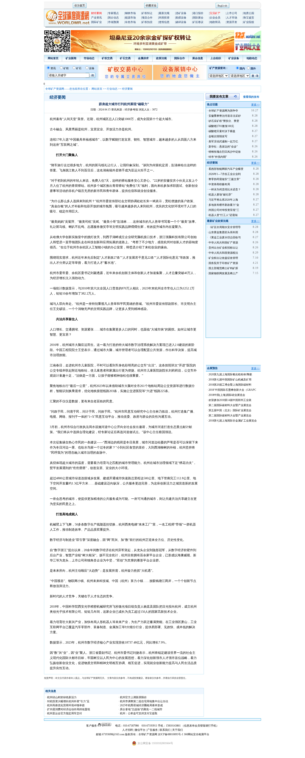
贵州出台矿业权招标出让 (223, 247)
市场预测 (113, 22)
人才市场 (231, 17)
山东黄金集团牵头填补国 (223, 232)
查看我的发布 (251, 96)
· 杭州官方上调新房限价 (132, 697)
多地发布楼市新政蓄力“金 (224, 204)
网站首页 (53, 58)
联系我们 (165, 729)
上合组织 (215, 58)
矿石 (78, 68)
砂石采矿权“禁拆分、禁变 (224, 121)
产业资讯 (96, 17)
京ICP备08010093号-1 (171, 734)
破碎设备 (181, 22)
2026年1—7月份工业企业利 (225, 174)
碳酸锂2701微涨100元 (221, 126)
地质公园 (248, 13)
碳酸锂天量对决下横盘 (222, 131)
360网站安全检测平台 (196, 734)
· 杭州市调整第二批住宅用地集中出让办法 (143, 701)
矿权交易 (107, 58)
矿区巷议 (198, 22)
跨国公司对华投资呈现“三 (224, 210)
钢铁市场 (130, 13)
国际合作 (179, 58)
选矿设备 (181, 13)
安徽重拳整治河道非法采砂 (225, 115)
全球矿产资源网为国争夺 (223, 110)
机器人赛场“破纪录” (220, 194)
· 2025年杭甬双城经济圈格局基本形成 (140, 705)
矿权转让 (147, 13)
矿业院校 (248, 22)
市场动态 (89, 58)
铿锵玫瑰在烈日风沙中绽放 (225, 151)
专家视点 (113, 13)
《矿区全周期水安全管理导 (225, 227)
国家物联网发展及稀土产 (223, 273)
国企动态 (113, 17)
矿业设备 (233, 58)
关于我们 (177, 729)
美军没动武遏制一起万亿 (223, 141)
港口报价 (198, 13)
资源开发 (231, 22)
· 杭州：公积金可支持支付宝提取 (137, 713)
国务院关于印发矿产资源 (223, 263)
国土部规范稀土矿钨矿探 (223, 268)
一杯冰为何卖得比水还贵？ (225, 189)
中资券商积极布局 (219, 184)
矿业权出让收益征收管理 (223, 258)
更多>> (255, 104)
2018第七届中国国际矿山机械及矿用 (230, 379)
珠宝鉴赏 (248, 17)
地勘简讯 (215, 22)
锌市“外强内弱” (218, 156)
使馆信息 (164, 22)
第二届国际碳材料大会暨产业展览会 (230, 405)
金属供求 (143, 58)
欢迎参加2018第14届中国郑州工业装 (230, 400)
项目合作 (147, 17)
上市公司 (231, 13)
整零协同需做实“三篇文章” (224, 179)
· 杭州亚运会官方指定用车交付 (64, 713)
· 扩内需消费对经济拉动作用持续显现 (68, 709)
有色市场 (130, 22)
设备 (91, 68)
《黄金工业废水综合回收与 (225, 237)
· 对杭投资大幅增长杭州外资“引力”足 (68, 701)
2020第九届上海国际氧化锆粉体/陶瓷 (230, 374)
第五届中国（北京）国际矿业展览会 (230, 410)
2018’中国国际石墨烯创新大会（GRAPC (232, 389)
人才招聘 (127, 729)
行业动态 (112, 88)
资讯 (53, 68)
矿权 (66, 68)
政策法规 (161, 58)
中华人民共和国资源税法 (223, 252)
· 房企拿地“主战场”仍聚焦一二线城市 (140, 709)
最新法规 (164, 13)
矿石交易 (125, 58)
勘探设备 (181, 17)
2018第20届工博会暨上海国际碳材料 (230, 384)
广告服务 (153, 729)
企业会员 (215, 17)
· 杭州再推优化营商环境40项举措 (65, 705)
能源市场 (130, 17)
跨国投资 (164, 17)
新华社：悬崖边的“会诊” (223, 146)
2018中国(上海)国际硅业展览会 (227, 395)
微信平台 (140, 729)
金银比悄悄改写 (218, 136)
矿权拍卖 (147, 22)
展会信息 (197, 58)
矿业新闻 (71, 58)
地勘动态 (252, 58)
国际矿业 (96, 22)
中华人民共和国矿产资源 (223, 242)
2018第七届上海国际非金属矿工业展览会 (233, 420)
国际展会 (198, 17)
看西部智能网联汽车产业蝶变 (226, 168)
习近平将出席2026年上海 (223, 199)
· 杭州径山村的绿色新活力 (61, 697)
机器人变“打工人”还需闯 (223, 215)
